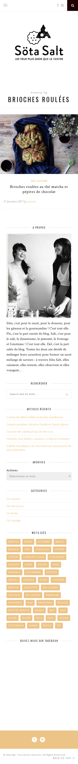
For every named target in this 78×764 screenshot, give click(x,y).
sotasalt (31, 201)
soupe (12, 617)
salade (39, 610)
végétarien (16, 625)
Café (27, 549)
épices (47, 625)
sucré (26, 617)
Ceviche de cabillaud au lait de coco (29, 431)
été (59, 625)
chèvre (60, 549)
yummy (33, 625)
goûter (51, 572)
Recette (62, 602)
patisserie (15, 602)
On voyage (13, 520)
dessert (13, 564)
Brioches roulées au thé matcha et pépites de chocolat (39, 189)
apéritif (13, 541)
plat (30, 602)
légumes (58, 579)
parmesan (52, 595)
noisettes (30, 587)
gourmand (33, 572)
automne (44, 541)
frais (55, 564)
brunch (13, 549)
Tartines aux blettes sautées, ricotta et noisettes (38, 439)
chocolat (42, 549)
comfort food (33, 556)
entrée (42, 564)
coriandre (57, 556)
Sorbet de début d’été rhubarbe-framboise (34, 417)
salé (63, 610)
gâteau (13, 579)
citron (13, 556)
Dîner (28, 564)
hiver (43, 579)
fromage (14, 572)
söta (39, 617)
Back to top (62, 758)
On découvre (15, 506)
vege (50, 617)
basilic (60, 541)
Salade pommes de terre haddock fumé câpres (37, 424)
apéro (28, 541)
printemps (45, 602)
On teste (12, 513)
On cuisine (39, 180)
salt (52, 610)
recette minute (18, 610)
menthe (13, 587)
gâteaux (28, 579)
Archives (12, 470)
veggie (63, 617)
